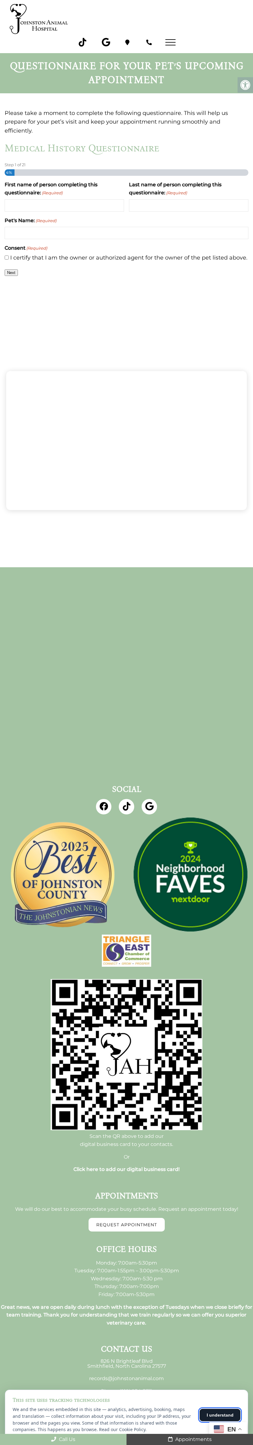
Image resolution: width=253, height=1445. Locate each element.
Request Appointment (126, 1224)
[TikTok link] (82, 42)
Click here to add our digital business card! (126, 1169)
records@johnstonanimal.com (126, 1378)
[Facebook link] (103, 806)
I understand (220, 1415)
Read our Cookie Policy (122, 1429)
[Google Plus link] (106, 42)
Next (11, 272)
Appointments (193, 1439)
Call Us (66, 1439)
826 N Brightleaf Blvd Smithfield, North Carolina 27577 (126, 1364)
